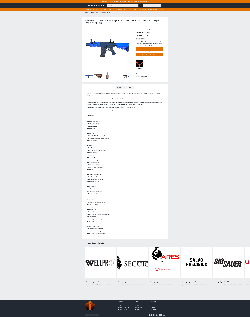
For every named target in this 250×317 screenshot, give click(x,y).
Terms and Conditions (123, 309)
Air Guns (95, 9)
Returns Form (138, 309)
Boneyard (153, 309)
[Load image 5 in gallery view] (125, 76)
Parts (135, 9)
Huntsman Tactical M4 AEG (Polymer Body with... (100, 12)
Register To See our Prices (149, 54)
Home (87, 12)
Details (119, 87)
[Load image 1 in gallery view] (89, 76)
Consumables (142, 9)
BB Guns (111, 9)
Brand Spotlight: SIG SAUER (221, 282)
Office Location (138, 307)
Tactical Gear (127, 9)
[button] (88, 9)
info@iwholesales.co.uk (140, 305)
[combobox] (124, 5)
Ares (152, 305)
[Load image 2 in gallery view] (98, 76)
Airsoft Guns (103, 9)
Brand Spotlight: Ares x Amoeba (159, 282)
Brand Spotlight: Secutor (125, 282)
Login (149, 49)
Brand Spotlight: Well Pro (93, 282)
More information (128, 87)
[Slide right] (130, 76)
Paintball (88, 9)
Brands (119, 305)
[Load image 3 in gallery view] (107, 76)
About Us (120, 304)
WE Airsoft (153, 307)
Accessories (118, 9)
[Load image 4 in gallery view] (116, 76)
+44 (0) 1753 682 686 (139, 304)
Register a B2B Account (123, 307)
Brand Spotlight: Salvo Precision (191, 282)
